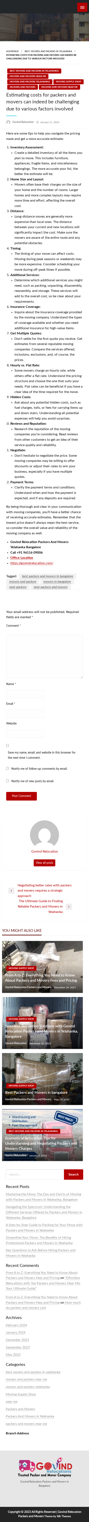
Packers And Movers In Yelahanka (30, 1416)
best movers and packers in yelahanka (48, 51)
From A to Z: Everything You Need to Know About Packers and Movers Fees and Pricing (41, 978)
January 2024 (15, 1332)
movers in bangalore (57, 581)
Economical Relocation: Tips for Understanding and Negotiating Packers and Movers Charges (41, 1144)
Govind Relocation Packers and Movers (28, 987)
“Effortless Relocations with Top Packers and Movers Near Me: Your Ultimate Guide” (43, 1283)
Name (11, 684)
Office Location (21, 557)
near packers (17, 587)
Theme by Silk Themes (57, 1516)
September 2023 (18, 1347)
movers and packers (22, 581)
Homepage (12, 51)
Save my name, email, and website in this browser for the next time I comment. (42, 755)
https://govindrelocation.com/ (31, 563)
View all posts (44, 862)
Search (74, 1174)
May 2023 (13, 1354)
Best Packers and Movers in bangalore (36, 1093)
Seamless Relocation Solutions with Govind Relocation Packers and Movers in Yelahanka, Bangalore (41, 1031)
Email (10, 703)
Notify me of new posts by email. (32, 781)
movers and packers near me (28, 76)
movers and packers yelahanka (30, 82)
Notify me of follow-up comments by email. (39, 768)
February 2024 (16, 1325)
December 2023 (17, 1340)
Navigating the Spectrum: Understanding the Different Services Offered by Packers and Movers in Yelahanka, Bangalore (44, 1212)
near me (11, 1401)
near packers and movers (50, 587)
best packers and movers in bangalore (47, 576)
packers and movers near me (59, 87)
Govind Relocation (23, 122)
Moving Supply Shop (68, 82)
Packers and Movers (22, 87)
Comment (13, 625)
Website (11, 723)
